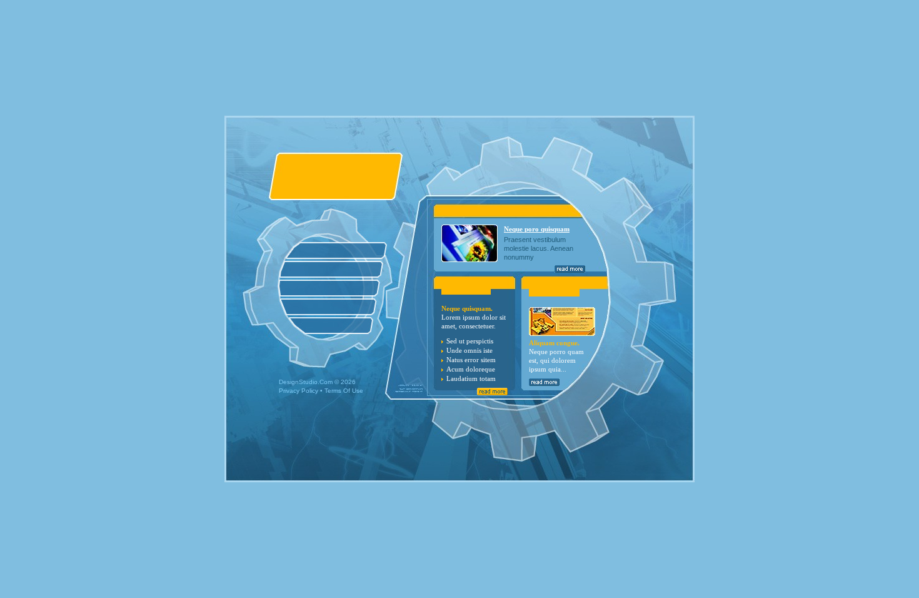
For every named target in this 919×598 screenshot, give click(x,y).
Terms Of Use (343, 390)
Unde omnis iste (469, 350)
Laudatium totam (471, 378)
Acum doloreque (470, 369)
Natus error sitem (471, 359)
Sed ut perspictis (469, 341)
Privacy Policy (298, 390)
